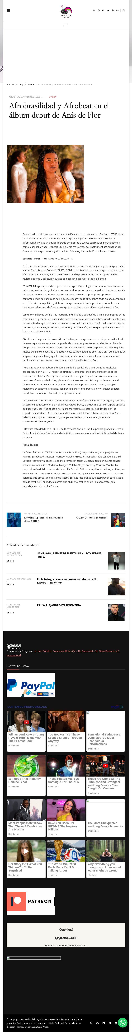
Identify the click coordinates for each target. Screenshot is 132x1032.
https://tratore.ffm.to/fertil (57, 258)
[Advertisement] (66, 54)
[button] (122, 1022)
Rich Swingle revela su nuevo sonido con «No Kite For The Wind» (67, 580)
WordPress (42, 1026)
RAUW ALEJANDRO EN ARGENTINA (59, 605)
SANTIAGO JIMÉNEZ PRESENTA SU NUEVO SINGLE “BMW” (69, 555)
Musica (52, 97)
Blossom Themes (15, 1026)
